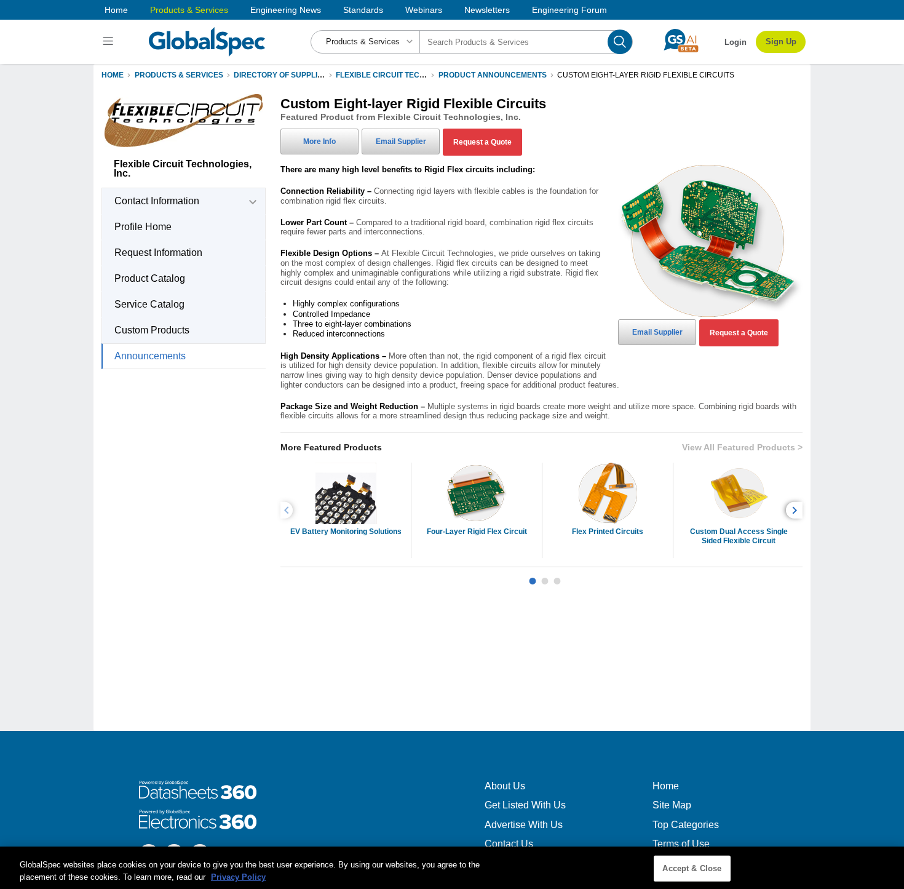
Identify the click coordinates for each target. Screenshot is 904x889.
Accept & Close (691, 868)
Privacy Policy (238, 876)
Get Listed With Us (525, 805)
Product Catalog (149, 278)
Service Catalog (149, 304)
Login (735, 42)
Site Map (671, 805)
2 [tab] (545, 576)
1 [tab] (532, 576)
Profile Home (143, 226)
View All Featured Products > (742, 447)
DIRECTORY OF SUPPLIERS (283, 75)
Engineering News (285, 10)
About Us (505, 786)
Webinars (423, 10)
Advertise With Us (524, 824)
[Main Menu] (109, 42)
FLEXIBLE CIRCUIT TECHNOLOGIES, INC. (409, 75)
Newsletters (487, 10)
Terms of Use (681, 844)
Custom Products (151, 330)
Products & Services (189, 10)
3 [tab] (557, 576)
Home (116, 10)
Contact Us (509, 844)
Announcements (150, 356)
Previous (288, 510)
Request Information (158, 252)
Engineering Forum (569, 10)
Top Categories (685, 824)
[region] (452, 868)
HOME (112, 75)
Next (796, 510)
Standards (363, 10)
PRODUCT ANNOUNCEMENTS (492, 75)
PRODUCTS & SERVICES (179, 75)
